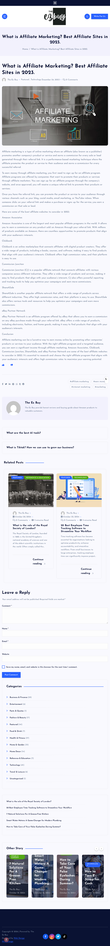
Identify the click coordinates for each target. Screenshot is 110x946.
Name (5, 629)
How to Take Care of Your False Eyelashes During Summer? (33, 827)
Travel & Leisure (17, 772)
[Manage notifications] (6, 939)
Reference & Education (37, 477)
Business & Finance (18, 697)
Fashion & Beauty (18, 718)
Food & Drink (16, 731)
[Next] (101, 848)
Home (25, 49)
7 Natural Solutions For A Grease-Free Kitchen (27, 814)
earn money (100, 382)
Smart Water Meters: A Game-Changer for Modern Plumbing (33, 820)
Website (5, 654)
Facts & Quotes (17, 711)
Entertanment (16, 704)
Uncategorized (16, 779)
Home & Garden (17, 745)
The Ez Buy (13, 80)
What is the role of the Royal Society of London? (28, 801)
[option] (17, 876)
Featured (25, 80)
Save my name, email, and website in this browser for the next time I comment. (41, 667)
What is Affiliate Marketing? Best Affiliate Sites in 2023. (59, 49)
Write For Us (99, 16)
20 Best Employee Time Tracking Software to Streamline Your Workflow (39, 808)
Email (5, 641)
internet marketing (81, 387)
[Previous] (96, 848)
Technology (36, 80)
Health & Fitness (17, 738)
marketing (101, 387)
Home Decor (15, 751)
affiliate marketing (80, 382)
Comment (7, 606)
